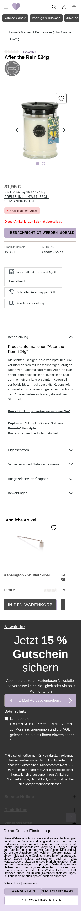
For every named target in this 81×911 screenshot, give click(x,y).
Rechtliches (15, 809)
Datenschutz (12, 883)
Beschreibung (18, 337)
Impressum (29, 883)
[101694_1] (40, 130)
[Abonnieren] (70, 700)
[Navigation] (6, 6)
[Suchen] (54, 6)
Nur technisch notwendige (60, 891)
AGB (67, 729)
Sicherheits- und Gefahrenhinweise (33, 464)
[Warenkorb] (74, 6)
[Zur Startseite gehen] (16, 7)
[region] (40, 130)
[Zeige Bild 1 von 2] (37, 163)
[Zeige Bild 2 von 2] (43, 163)
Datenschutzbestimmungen (41, 724)
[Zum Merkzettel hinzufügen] (61, 98)
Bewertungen (17, 493)
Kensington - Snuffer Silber (27, 575)
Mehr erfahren (40, 691)
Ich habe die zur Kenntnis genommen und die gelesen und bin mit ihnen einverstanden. (43, 729)
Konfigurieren (23, 891)
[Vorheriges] (17, 130)
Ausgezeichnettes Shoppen (28, 479)
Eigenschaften (18, 450)
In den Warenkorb (30, 605)
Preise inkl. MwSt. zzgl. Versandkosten (26, 199)
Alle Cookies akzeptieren (41, 900)
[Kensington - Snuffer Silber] (30, 539)
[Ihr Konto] (63, 6)
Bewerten (29, 52)
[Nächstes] (63, 130)
